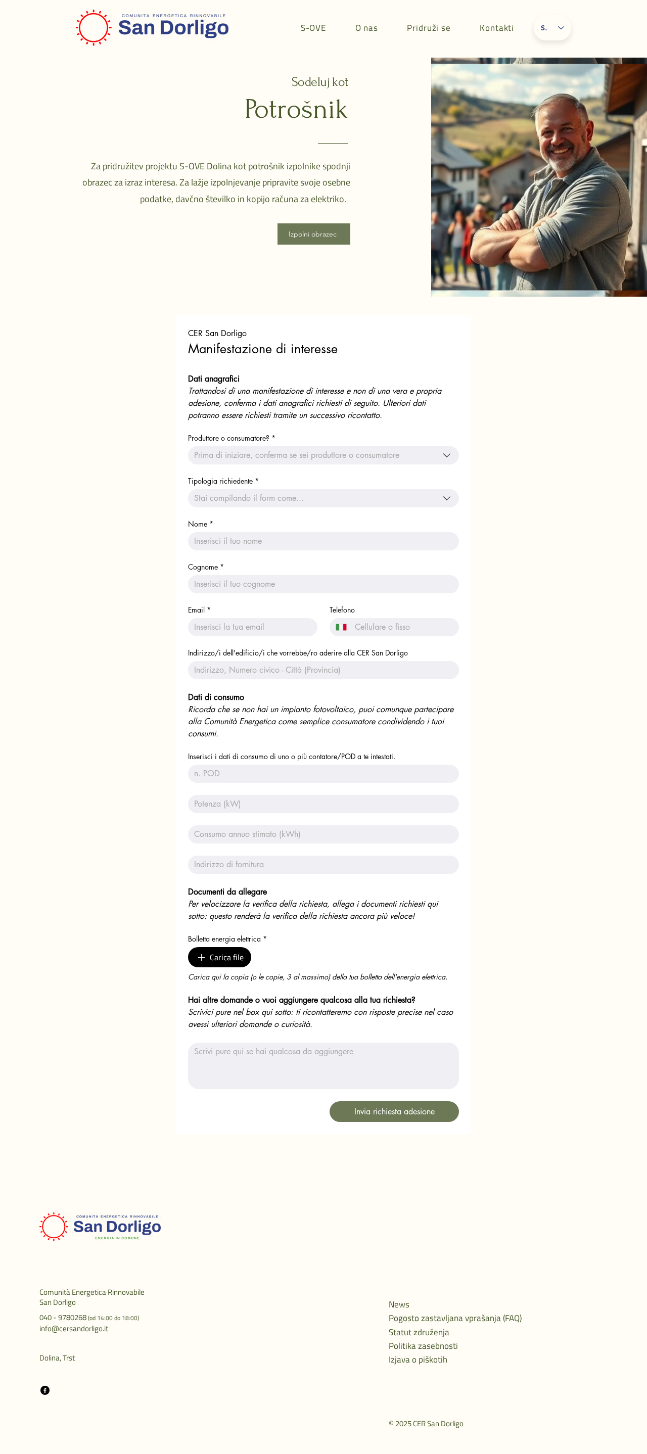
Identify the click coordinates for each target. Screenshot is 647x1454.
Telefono (342, 609)
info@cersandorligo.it (73, 1328)
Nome (200, 524)
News (399, 1304)
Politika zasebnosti (423, 1345)
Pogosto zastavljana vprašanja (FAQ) (455, 1318)
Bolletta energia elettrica (227, 938)
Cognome (206, 566)
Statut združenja (419, 1332)
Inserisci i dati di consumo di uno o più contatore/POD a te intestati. (291, 756)
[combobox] (323, 455)
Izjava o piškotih (418, 1359)
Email (199, 609)
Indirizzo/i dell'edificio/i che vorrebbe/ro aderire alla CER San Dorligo (298, 652)
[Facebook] (45, 1390)
